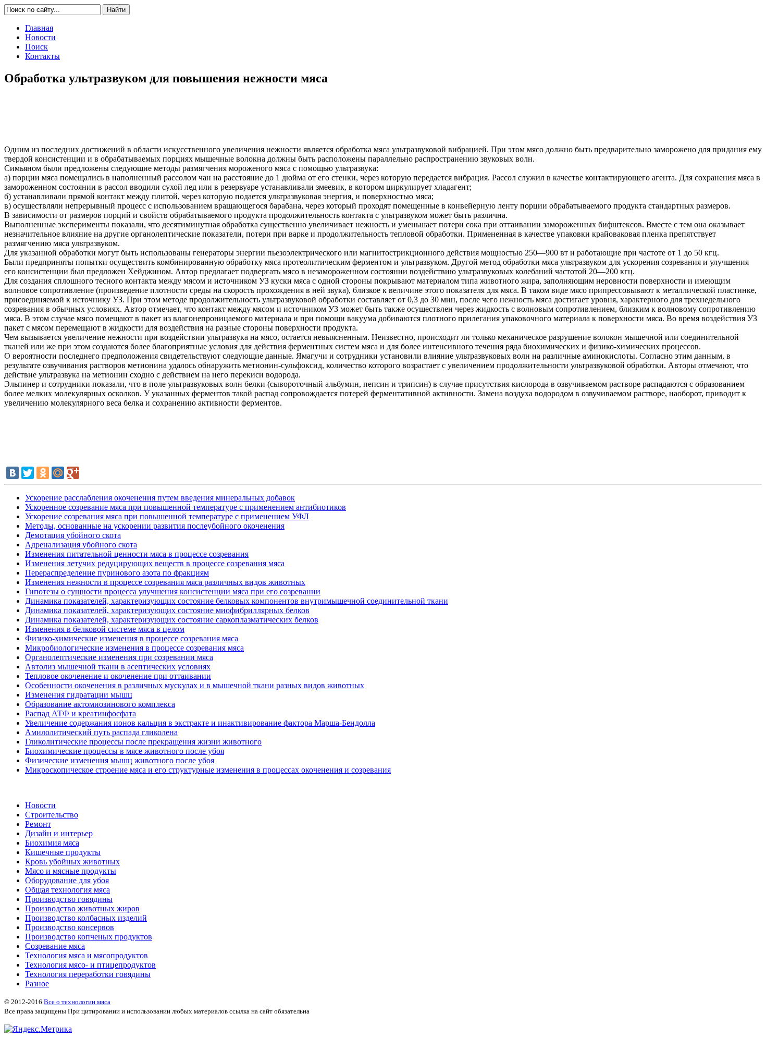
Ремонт (38, 824)
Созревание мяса (55, 946)
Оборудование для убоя (67, 880)
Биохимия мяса (52, 842)
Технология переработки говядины (88, 974)
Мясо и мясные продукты (70, 870)
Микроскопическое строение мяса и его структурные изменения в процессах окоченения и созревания (208, 769)
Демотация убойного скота (73, 535)
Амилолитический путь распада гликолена (101, 732)
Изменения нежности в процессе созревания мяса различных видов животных (165, 582)
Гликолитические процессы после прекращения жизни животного (143, 741)
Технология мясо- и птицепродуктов (90, 964)
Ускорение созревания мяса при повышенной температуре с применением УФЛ (167, 516)
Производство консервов (69, 927)
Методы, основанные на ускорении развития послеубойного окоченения (155, 525)
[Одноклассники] (42, 473)
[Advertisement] (383, 119)
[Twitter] (27, 473)
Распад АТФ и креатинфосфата (80, 713)
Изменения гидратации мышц (78, 694)
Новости (40, 805)
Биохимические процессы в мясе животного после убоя (124, 751)
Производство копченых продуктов (88, 936)
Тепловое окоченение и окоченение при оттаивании (118, 675)
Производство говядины (69, 899)
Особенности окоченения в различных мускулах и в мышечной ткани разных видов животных (194, 685)
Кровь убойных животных (72, 861)
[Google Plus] (73, 473)
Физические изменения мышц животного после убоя (119, 760)
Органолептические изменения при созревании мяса (119, 657)
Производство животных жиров (82, 908)
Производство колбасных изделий (86, 917)
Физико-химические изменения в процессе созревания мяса (131, 638)
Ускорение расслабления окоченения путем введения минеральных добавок (160, 497)
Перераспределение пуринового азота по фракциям (117, 572)
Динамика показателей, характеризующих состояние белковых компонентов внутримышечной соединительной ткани (236, 600)
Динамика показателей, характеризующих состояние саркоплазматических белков (171, 619)
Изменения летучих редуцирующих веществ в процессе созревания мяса (155, 563)
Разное (37, 983)
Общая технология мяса (67, 889)
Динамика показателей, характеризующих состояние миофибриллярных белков (167, 610)
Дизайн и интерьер (59, 833)
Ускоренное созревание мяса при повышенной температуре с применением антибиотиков (185, 507)
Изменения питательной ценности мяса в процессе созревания (137, 553)
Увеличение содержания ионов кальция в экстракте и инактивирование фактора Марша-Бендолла (200, 722)
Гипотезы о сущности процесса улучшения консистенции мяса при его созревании (172, 591)
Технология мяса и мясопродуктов (86, 955)
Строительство (51, 814)
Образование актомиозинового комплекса (100, 704)
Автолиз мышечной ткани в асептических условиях (118, 666)
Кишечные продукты (63, 852)
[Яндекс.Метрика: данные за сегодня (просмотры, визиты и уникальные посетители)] (38, 1029)
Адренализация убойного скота (81, 544)
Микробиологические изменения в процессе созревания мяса (134, 647)
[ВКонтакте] (12, 473)
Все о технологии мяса (77, 1002)
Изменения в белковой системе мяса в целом (104, 629)
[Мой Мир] (58, 473)
